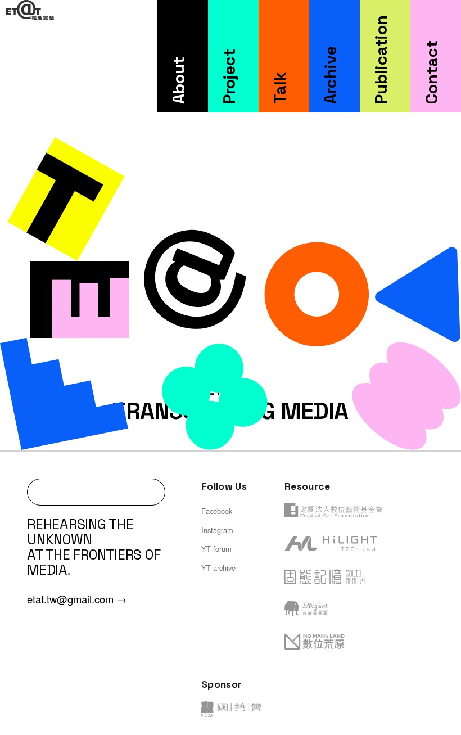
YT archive (218, 567)
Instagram (217, 530)
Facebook (216, 511)
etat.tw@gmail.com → (76, 599)
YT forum (216, 548)
